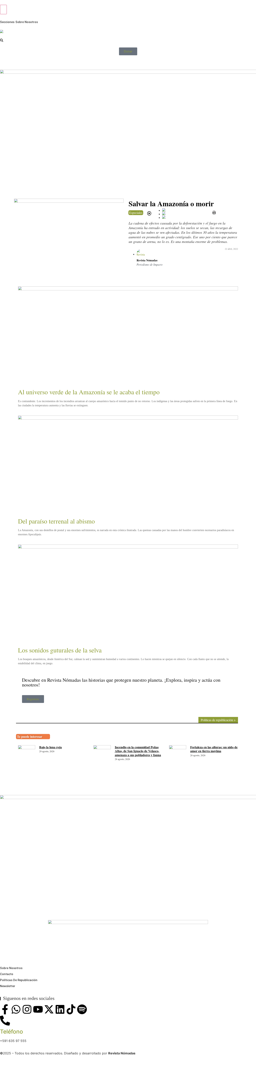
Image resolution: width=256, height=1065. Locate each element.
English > (7, 62)
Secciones (7, 22)
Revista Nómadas (147, 260)
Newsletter (7, 986)
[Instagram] (27, 1009)
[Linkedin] (60, 1009)
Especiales (135, 212)
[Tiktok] (71, 1009)
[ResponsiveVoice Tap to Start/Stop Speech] (149, 213)
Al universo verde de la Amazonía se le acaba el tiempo (89, 392)
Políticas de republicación (18, 980)
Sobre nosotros (26, 22)
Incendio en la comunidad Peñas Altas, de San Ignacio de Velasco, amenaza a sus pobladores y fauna (138, 751)
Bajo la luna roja (50, 747)
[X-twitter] (49, 1009)
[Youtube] (38, 1009)
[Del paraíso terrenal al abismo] (128, 466)
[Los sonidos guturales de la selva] (128, 595)
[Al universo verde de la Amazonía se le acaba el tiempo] (128, 336)
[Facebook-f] (5, 1009)
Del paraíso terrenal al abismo (56, 521)
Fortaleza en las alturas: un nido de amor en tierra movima (214, 749)
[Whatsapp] (16, 1009)
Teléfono (11, 1031)
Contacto (6, 974)
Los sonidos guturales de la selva (60, 650)
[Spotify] (82, 1009)
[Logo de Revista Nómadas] (1, 31)
